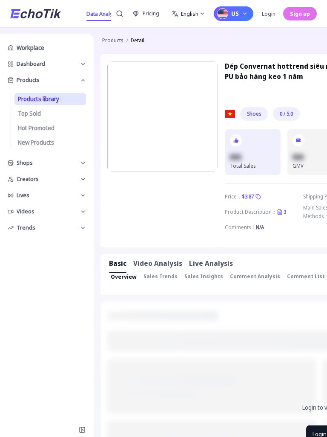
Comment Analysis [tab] (255, 276)
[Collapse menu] (82, 430)
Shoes (254, 113)
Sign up (300, 13)
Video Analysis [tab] (157, 263)
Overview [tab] (124, 276)
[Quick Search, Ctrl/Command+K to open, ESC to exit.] (119, 13)
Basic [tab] (117, 263)
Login (268, 13)
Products (112, 40)
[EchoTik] (35, 13)
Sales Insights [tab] (203, 276)
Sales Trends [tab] (160, 276)
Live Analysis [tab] (211, 263)
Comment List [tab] (306, 276)
